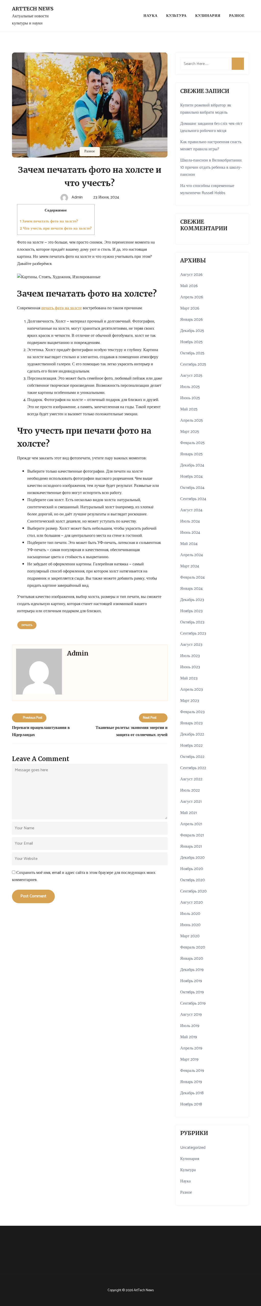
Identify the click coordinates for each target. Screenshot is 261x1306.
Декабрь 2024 (192, 465)
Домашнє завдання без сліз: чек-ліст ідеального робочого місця (211, 127)
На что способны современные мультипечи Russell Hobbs (207, 189)
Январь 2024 (191, 588)
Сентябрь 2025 (193, 364)
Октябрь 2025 (192, 353)
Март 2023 (189, 700)
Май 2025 (189, 409)
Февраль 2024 (192, 577)
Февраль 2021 (192, 835)
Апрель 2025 (191, 420)
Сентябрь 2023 (193, 633)
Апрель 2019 (191, 1048)
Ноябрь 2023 (191, 611)
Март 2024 (189, 566)
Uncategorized (192, 1147)
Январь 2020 (191, 958)
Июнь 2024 (190, 532)
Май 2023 (189, 678)
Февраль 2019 (192, 1070)
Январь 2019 (191, 1081)
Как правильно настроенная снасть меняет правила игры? (210, 146)
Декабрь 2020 (192, 857)
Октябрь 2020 (192, 880)
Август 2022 (191, 779)
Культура (176, 16)
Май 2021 (188, 812)
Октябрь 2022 (192, 756)
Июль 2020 (190, 913)
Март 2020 (190, 936)
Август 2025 (191, 375)
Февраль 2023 (192, 712)
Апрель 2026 (191, 297)
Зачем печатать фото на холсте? (49, 221)
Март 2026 (189, 308)
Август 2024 (191, 510)
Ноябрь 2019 (191, 981)
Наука (150, 16)
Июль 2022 (190, 790)
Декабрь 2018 (192, 1093)
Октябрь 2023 (192, 622)
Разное (237, 16)
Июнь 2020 (190, 925)
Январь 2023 (191, 723)
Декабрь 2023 (192, 599)
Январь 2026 (191, 319)
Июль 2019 (189, 1025)
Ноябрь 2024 (191, 476)
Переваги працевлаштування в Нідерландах (41, 731)
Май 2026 (189, 286)
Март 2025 (189, 431)
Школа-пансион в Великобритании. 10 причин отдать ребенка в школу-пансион (211, 167)
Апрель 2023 (191, 689)
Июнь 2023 (190, 667)
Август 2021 (191, 801)
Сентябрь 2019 (193, 1003)
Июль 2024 (190, 521)
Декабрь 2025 (192, 330)
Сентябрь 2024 (193, 499)
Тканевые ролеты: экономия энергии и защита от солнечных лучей (131, 731)
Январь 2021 (191, 846)
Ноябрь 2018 (191, 1104)
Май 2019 (188, 1037)
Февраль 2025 (192, 442)
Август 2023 (191, 644)
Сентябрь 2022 (193, 768)
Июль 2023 (190, 655)
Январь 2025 (191, 454)
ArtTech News (33, 9)
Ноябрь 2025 (191, 342)
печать (26, 625)
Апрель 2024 (191, 555)
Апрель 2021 (191, 824)
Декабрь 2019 (192, 969)
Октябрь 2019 (192, 992)
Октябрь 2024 (192, 487)
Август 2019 (191, 1014)
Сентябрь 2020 (193, 891)
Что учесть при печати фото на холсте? (56, 228)
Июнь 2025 (190, 398)
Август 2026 (191, 274)
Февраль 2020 (192, 947)
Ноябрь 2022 (191, 745)
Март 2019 (189, 1059)
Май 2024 (189, 543)
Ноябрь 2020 (191, 868)
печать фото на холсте (61, 308)
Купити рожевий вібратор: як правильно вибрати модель (205, 109)
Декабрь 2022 (192, 734)
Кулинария (207, 16)
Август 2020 (191, 902)
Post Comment (33, 896)
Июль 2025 (190, 386)
